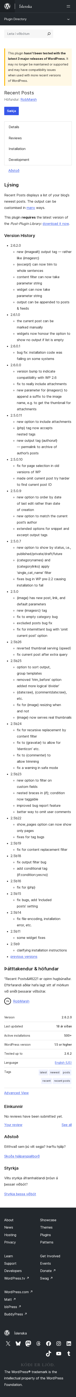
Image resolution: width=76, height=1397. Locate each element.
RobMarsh (28, 99)
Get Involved (50, 1256)
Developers (13, 1271)
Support (10, 1263)
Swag (46, 1278)
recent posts (62, 1080)
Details (14, 127)
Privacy (10, 1242)
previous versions (24, 956)
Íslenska (20, 1333)
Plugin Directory (15, 19)
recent (46, 1080)
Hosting (10, 1235)
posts (66, 1072)
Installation (17, 149)
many (31, 208)
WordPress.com (18, 1292)
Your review (13, 1125)
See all (67, 1125)
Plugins (45, 1235)
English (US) (63, 1062)
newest (55, 1072)
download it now (56, 224)
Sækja (11, 111)
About (9, 1220)
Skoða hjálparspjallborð (22, 1156)
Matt (10, 1299)
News (8, 1227)
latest (43, 1072)
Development (19, 160)
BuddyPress (15, 1314)
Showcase (48, 1220)
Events (45, 1263)
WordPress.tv (16, 1278)
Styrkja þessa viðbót (20, 1194)
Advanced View (16, 1093)
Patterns (46, 1242)
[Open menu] (69, 6)
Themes (46, 1227)
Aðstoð (13, 170)
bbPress (12, 1307)
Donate (48, 1271)
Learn (8, 1256)
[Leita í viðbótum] (49, 34)
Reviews (15, 138)
